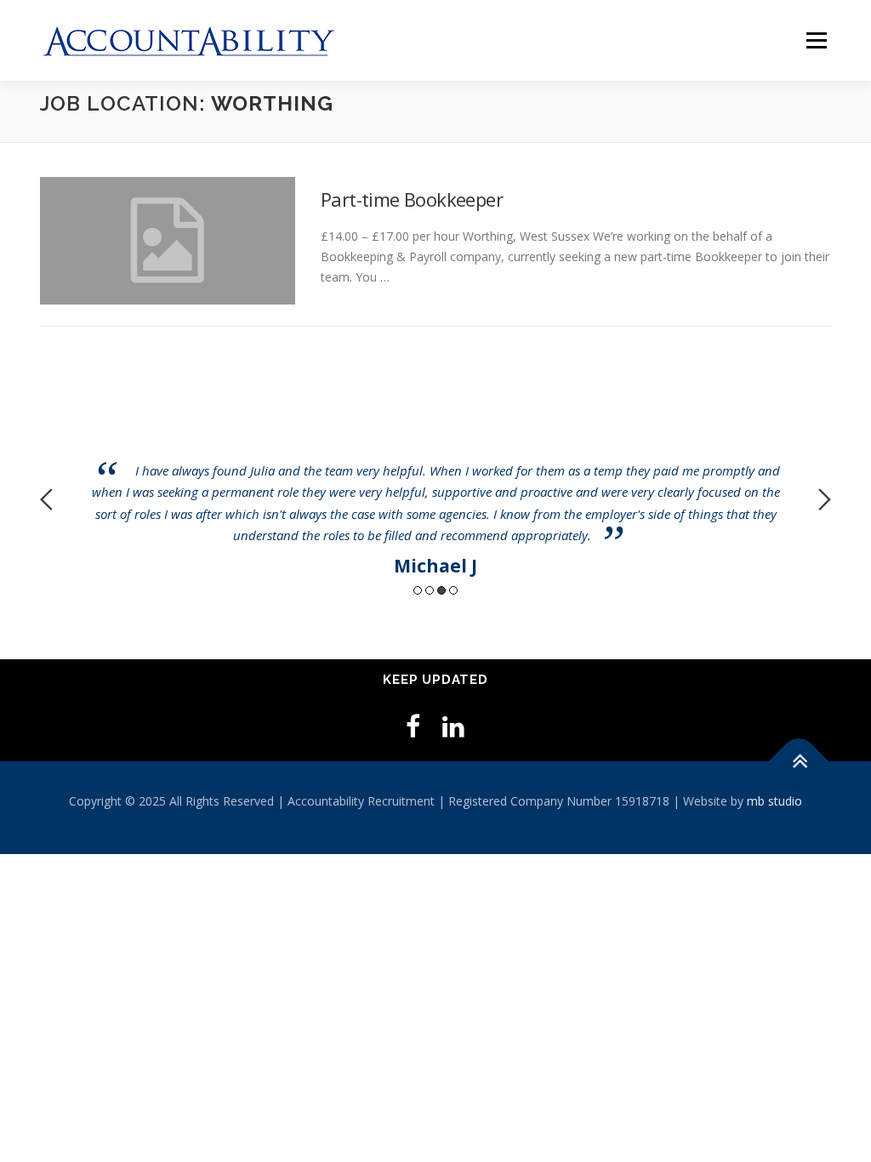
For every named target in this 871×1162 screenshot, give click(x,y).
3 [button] (441, 590)
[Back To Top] (799, 761)
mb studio (774, 801)
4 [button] (453, 590)
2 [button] (429, 590)
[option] (435, 486)
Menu (816, 40)
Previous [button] (46, 499)
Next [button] (824, 499)
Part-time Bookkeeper (412, 199)
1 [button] (417, 590)
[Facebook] (413, 726)
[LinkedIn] (453, 726)
